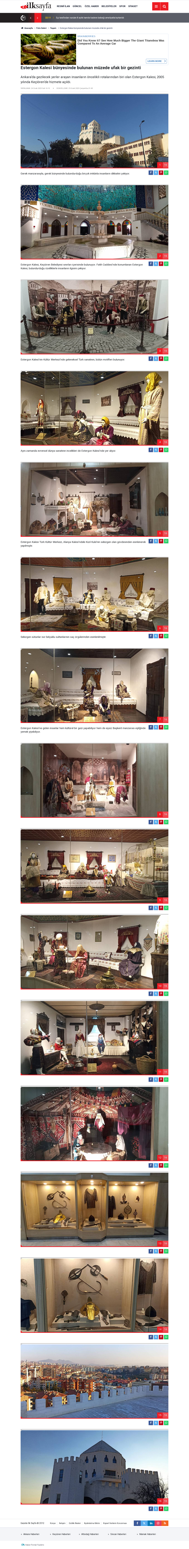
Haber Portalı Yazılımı (34, 1545)
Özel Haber (92, 6)
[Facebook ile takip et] (137, 1523)
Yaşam (53, 28)
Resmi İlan (63, 6)
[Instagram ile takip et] (158, 1523)
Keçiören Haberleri (61, 1534)
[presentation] (30, 17)
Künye (53, 1523)
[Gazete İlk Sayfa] (36, 6)
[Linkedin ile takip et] (151, 1523)
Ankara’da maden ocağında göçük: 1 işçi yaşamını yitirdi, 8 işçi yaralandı (90, 17)
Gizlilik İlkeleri (75, 1523)
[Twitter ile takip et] (144, 1523)
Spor (122, 6)
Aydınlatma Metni (92, 1523)
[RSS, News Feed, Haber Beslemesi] (164, 1523)
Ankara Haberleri (31, 1534)
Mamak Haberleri (147, 1534)
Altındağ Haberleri (90, 1534)
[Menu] (156, 6)
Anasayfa (28, 28)
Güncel (77, 6)
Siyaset (133, 6)
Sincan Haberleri (118, 1534)
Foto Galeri (41, 28)
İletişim (62, 1523)
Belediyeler (109, 6)
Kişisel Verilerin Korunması (115, 1523)
